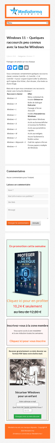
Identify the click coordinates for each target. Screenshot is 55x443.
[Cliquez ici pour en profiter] (27, 296)
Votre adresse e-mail (27, 401)
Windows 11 (30, 56)
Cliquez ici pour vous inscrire (28, 341)
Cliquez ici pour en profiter (27, 300)
